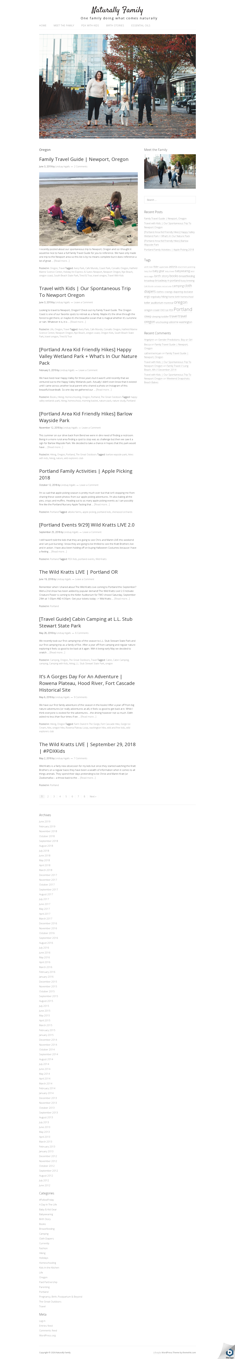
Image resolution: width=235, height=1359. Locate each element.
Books (53, 397)
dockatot (188, 291)
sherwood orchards (122, 511)
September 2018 (48, 841)
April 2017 (44, 913)
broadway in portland (167, 280)
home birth (174, 296)
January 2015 (46, 1034)
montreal (168, 302)
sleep (147, 316)
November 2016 (48, 928)
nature (59, 458)
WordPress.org (47, 1335)
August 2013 (46, 1117)
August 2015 (46, 1000)
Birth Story (45, 1219)
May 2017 (44, 908)
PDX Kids (72, 559)
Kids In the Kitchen (49, 1267)
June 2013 (44, 1127)
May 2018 (44, 860)
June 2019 (44, 821)
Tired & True (85, 275)
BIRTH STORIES (115, 25)
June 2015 (44, 1010)
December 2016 (48, 923)
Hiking (61, 397)
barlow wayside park (116, 454)
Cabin (109, 659)
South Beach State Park (66, 275)
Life (52, 329)
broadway (149, 280)
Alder (156, 266)
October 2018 (47, 836)
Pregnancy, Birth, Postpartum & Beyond (60, 1296)
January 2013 (46, 1151)
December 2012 (48, 1156)
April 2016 (44, 962)
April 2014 (44, 1078)
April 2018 (44, 865)
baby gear (158, 271)
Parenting (44, 1287)
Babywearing (46, 1214)
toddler (165, 316)
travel (173, 316)
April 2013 (44, 1136)
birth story (161, 276)
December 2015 (48, 981)
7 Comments (80, 758)
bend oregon (149, 276)
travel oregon (100, 275)
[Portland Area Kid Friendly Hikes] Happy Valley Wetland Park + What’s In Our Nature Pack (88, 356)
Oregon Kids (107, 332)
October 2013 (47, 1107)
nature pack (105, 400)
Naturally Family (117, 10)
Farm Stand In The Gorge (87, 723)
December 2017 (48, 875)
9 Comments (80, 697)
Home (43, 25)
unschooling (162, 322)
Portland (95, 397)
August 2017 (46, 894)
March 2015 (45, 1025)
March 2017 (45, 918)
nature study (119, 400)
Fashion (43, 1248)
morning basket (90, 400)
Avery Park (79, 268)
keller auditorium (153, 302)
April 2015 (44, 1020)
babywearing (182, 271)
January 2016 (46, 976)
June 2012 (44, 1185)
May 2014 (44, 1073)
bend (192, 271)
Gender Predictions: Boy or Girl (175, 339)
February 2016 (47, 971)
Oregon (54, 268)
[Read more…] (62, 260)
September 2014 (48, 1054)
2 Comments (80, 166)
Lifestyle (157, 1352)
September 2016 (48, 937)
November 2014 (48, 1044)
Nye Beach (127, 271)
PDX (171, 310)
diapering (178, 291)
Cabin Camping (121, 659)
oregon (109, 663)
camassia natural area (163, 286)
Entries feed (46, 1325)
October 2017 (47, 884)
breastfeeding (187, 276)
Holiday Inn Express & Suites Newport (82, 271)
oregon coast (46, 275)
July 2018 (44, 850)
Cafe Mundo (91, 268)
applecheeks (163, 267)
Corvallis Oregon (119, 268)
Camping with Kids (58, 663)
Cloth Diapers (46, 1238)
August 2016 (46, 942)
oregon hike (58, 727)
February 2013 (47, 1146)
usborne (173, 322)
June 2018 (44, 855)
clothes (160, 291)
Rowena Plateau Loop (77, 727)
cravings (168, 291)
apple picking (89, 511)
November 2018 (48, 831)
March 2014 (45, 1083)
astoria (173, 266)
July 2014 (44, 1064)
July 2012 (44, 1180)
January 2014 (46, 1093)
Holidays (43, 1257)
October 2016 (47, 933)
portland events (86, 559)
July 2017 (44, 899)
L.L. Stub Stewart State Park (90, 663)
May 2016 (44, 957)
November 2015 (48, 986)
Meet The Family (64, 25)
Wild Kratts (101, 559)
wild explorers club (73, 458)
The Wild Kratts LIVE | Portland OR (78, 572)
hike (49, 727)
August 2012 (46, 1175)
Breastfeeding (47, 1228)
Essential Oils (140, 25)
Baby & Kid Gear (48, 1209)
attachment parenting (186, 267)
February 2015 (47, 1030)
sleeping (156, 316)
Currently (44, 1243)
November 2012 (48, 1161)
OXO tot (164, 310)
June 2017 (44, 904)
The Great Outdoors (111, 397)
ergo (147, 296)
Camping (54, 659)
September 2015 (48, 996)
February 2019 (47, 826)
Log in (42, 1320)
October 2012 (47, 1165)
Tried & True (65, 336)
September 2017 (48, 889)
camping (43, 663)
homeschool (74, 400)
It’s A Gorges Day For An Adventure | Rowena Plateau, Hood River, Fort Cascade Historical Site (87, 683)
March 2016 (45, 967)
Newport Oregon (112, 271)
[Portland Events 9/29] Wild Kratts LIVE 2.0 (86, 524)
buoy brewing (187, 280)
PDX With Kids (90, 25)
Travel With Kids (116, 275)
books (173, 275)
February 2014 (47, 1088)
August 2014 (46, 1059)
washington (185, 322)
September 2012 (48, 1170)
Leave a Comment (83, 302)
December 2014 (48, 1039)
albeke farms (74, 511)
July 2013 (44, 1122)
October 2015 (47, 991)
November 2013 (48, 1102)
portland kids (104, 511)
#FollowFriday (46, 1199)
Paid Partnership (48, 1282)
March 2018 (45, 870)
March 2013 (45, 1141)
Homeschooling (73, 397)
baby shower (169, 271)
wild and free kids (116, 727)
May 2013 (44, 1131)
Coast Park (104, 268)
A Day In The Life (48, 1204)
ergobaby (156, 296)
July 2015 (44, 1005)
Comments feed (48, 1330)
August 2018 (46, 845)
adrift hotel (148, 267)
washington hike (97, 727)
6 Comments (82, 632)
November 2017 (48, 879)
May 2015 (44, 1015)
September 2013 (48, 1112)
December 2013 (48, 1098)
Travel (62, 268)
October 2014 (47, 1049)
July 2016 (44, 947)
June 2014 (44, 1068)
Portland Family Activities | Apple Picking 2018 (169, 249)
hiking (64, 400)
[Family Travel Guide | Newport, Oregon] (88, 245)
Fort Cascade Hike (110, 723)
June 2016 (44, 952)
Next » (93, 796)
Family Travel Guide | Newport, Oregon (84, 159)
